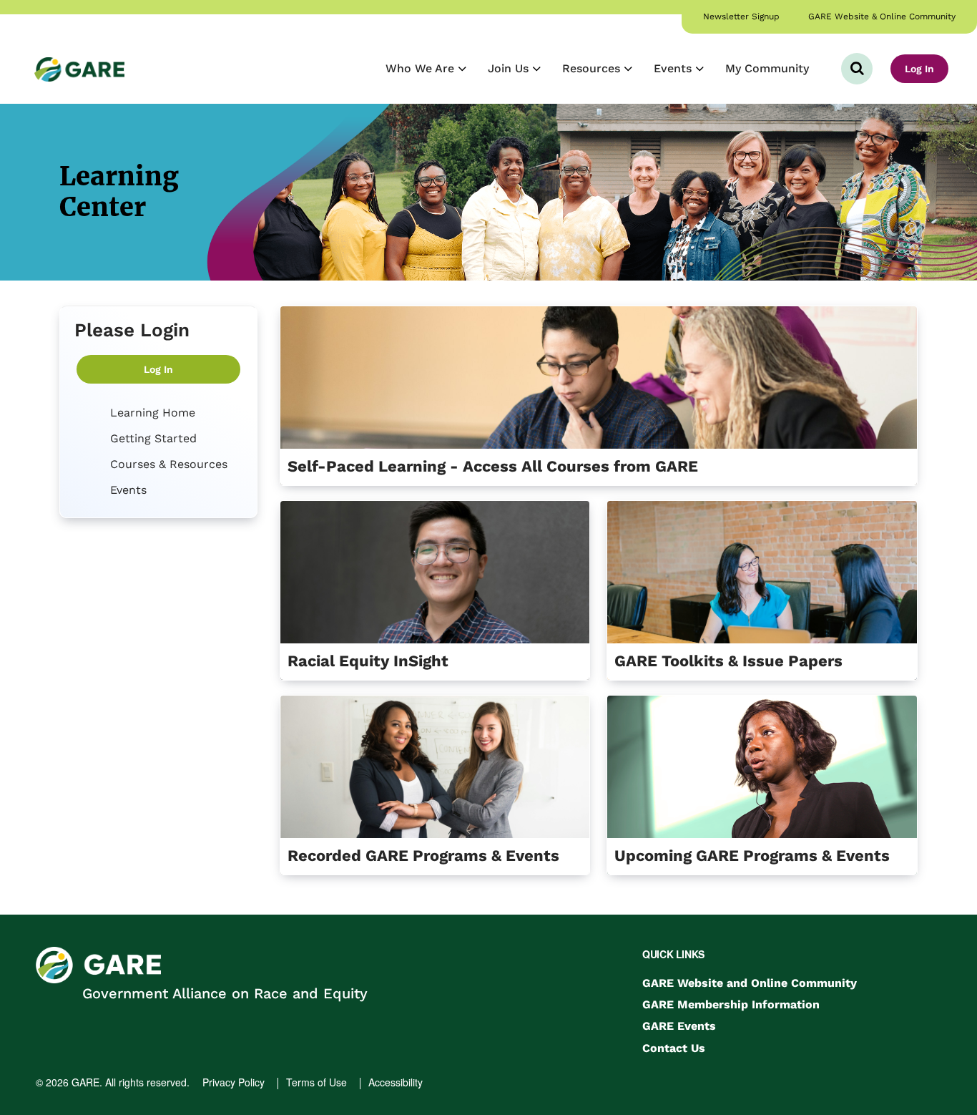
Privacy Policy (233, 1082)
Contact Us (673, 1048)
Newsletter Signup (741, 16)
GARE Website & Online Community (882, 16)
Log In (919, 68)
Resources (593, 68)
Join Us (510, 68)
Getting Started (152, 438)
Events (674, 68)
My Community (767, 68)
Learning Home (151, 412)
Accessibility (395, 1082)
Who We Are (422, 68)
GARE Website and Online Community (749, 983)
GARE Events (679, 1026)
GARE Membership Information (731, 1004)
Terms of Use (316, 1082)
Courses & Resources (167, 464)
